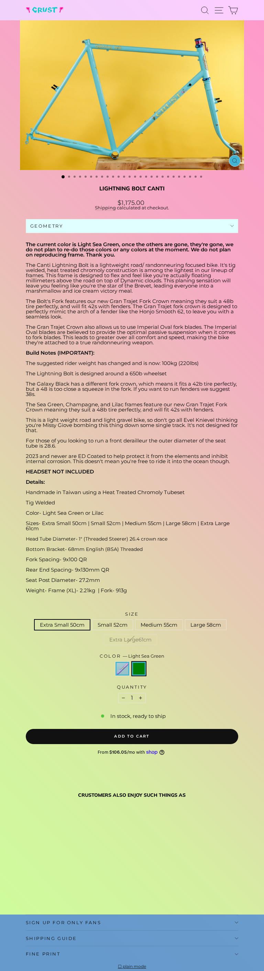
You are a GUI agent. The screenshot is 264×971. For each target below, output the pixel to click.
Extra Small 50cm (62, 625)
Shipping (105, 207)
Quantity (132, 687)
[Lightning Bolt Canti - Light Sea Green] (37, 892)
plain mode (134, 966)
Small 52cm (113, 625)
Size (132, 614)
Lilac (122, 669)
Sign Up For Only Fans (63, 922)
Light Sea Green (139, 669)
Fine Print (43, 954)
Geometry (46, 226)
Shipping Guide (51, 938)
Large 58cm (205, 625)
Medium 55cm (159, 625)
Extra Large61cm (130, 639)
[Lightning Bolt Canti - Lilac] (29, 892)
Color (132, 656)
